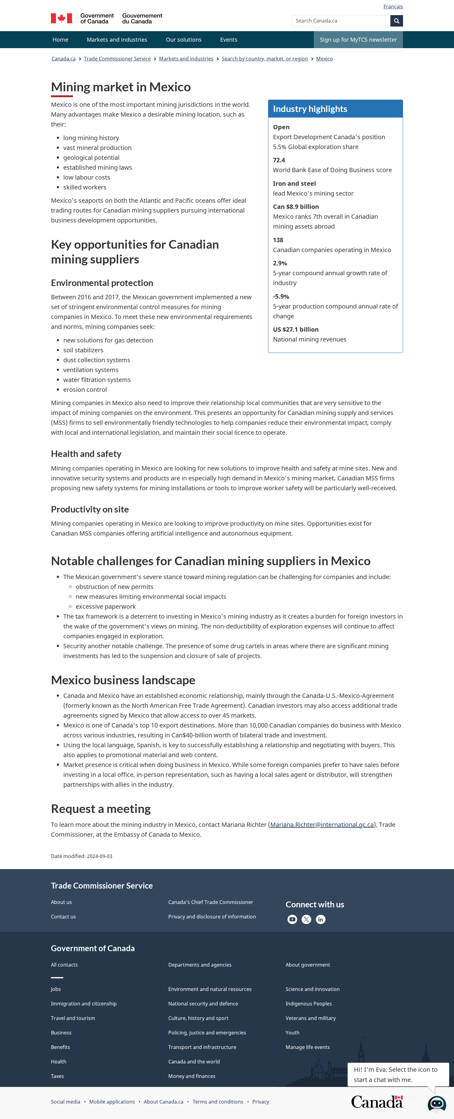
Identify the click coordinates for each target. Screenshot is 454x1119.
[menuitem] (117, 39)
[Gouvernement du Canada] (106, 19)
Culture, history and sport (198, 1018)
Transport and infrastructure (202, 1047)
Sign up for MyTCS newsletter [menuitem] (358, 39)
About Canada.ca (163, 1101)
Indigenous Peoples (309, 1003)
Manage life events (308, 1047)
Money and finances (192, 1076)
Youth (293, 1032)
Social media (65, 1101)
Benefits (60, 1047)
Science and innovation (313, 989)
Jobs (56, 989)
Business (61, 1032)
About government (308, 964)
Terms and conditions (218, 1101)
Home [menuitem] (60, 39)
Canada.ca (64, 58)
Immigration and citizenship (84, 1003)
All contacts (64, 964)
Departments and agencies (200, 964)
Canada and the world (194, 1061)
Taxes (57, 1076)
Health (58, 1061)
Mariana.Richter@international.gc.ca (322, 824)
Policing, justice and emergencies (207, 1032)
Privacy (260, 1101)
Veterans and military (311, 1018)
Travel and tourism (73, 1018)
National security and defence (203, 1003)
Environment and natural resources (210, 989)
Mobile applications (112, 1101)
